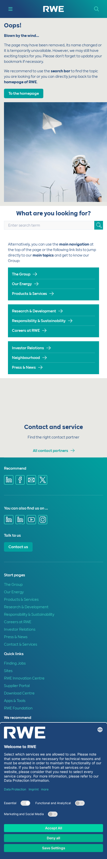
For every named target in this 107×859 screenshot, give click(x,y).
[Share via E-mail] (31, 480)
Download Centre (19, 693)
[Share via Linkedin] (8, 480)
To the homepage (23, 93)
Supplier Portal (17, 686)
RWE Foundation (18, 708)
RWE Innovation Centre (24, 678)
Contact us (18, 547)
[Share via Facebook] (20, 480)
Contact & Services (20, 644)
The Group (21, 274)
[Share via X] (43, 480)
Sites (8, 671)
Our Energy (22, 284)
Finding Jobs (15, 663)
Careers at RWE (26, 330)
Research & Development (34, 311)
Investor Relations (28, 348)
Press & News (24, 367)
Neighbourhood (26, 357)
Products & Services (29, 293)
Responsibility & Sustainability (39, 321)
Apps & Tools (14, 700)
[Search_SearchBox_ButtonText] (98, 225)
